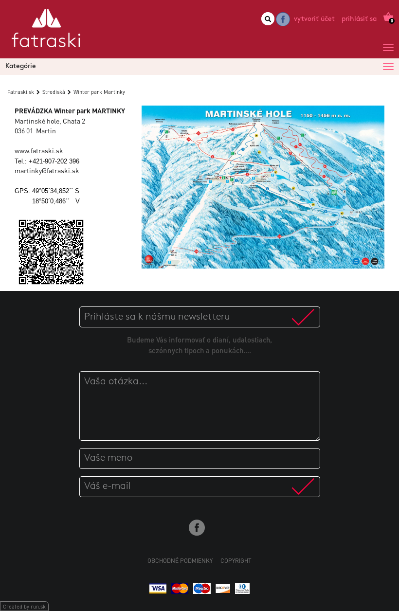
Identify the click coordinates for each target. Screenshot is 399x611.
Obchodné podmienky (180, 560)
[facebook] (283, 19)
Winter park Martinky (99, 92)
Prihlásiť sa (359, 19)
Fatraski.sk (20, 92)
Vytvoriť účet (314, 19)
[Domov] (46, 31)
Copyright (236, 560)
